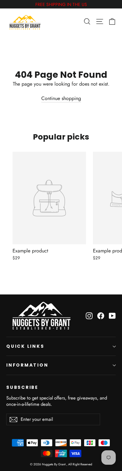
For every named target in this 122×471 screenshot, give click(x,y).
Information (27, 365)
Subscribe (22, 387)
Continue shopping (61, 98)
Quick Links (25, 346)
